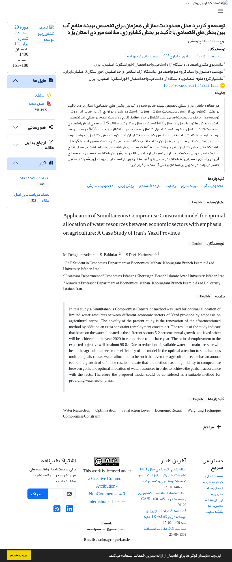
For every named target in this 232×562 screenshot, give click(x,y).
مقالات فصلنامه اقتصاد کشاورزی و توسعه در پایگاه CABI (162, 496)
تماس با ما (215, 505)
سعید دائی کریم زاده (142, 56)
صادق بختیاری (180, 56)
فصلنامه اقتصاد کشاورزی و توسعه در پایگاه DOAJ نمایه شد (165, 516)
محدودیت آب (213, 185)
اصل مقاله (38, 106)
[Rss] (57, 510)
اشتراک (37, 494)
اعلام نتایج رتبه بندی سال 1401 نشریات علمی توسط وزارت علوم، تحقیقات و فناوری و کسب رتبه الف (162, 478)
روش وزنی (126, 185)
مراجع (209, 427)
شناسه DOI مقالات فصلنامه (165, 528)
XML (39, 95)
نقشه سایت (214, 511)
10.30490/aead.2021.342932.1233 (191, 85)
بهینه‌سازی (189, 185)
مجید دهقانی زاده (212, 56)
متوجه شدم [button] (18, 555)
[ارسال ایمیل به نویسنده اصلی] (167, 55)
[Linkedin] (70, 510)
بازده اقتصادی (149, 185)
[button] (107, 556)
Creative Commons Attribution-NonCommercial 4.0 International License (106, 490)
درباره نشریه (213, 482)
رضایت (171, 185)
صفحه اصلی (214, 476)
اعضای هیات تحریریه (214, 491)
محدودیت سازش (100, 185)
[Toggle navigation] (117, 11)
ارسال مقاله (214, 499)
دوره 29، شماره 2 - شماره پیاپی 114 (19, 35)
